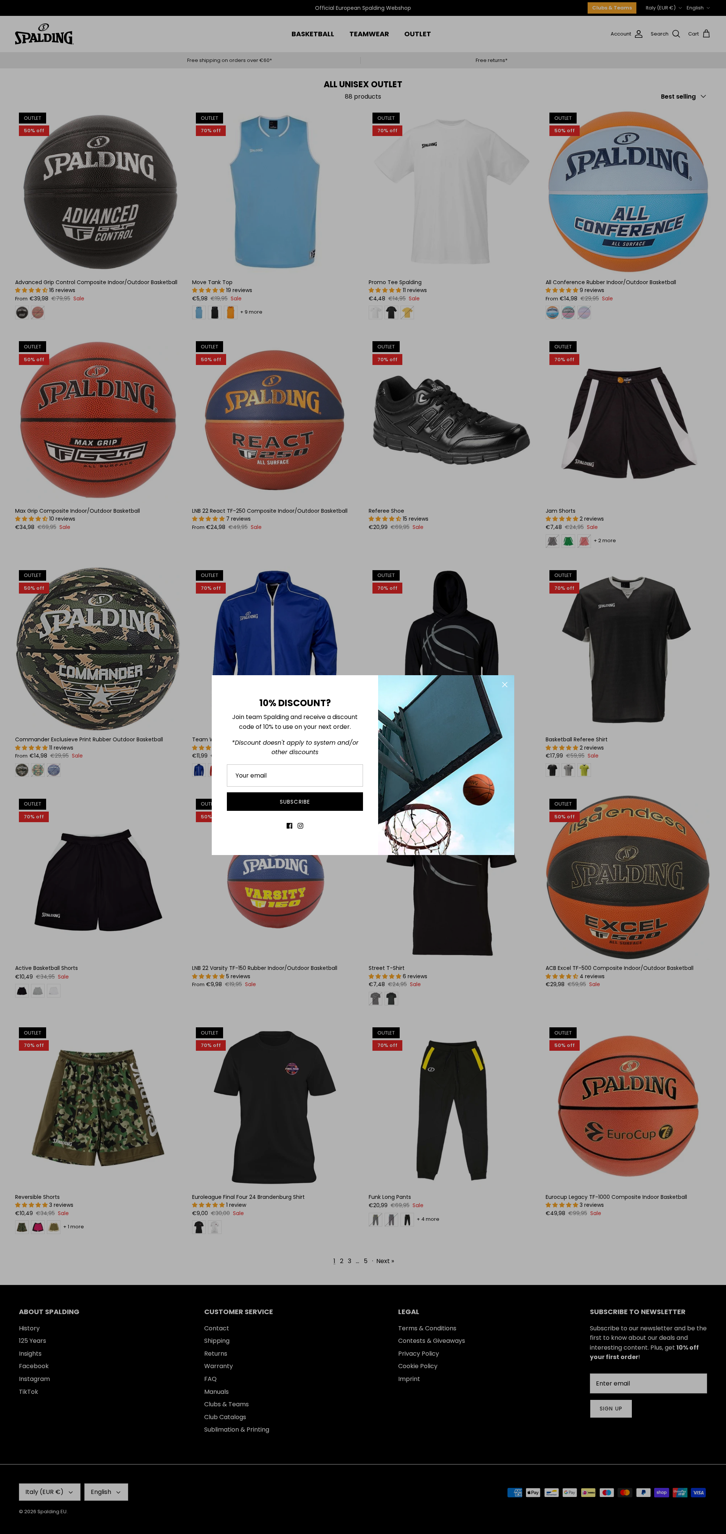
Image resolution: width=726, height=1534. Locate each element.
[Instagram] (300, 826)
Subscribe (295, 802)
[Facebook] (289, 826)
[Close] (504, 684)
